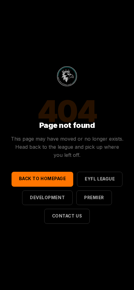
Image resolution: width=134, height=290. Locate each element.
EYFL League (100, 178)
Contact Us (67, 215)
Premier (94, 197)
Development (47, 197)
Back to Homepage (42, 178)
